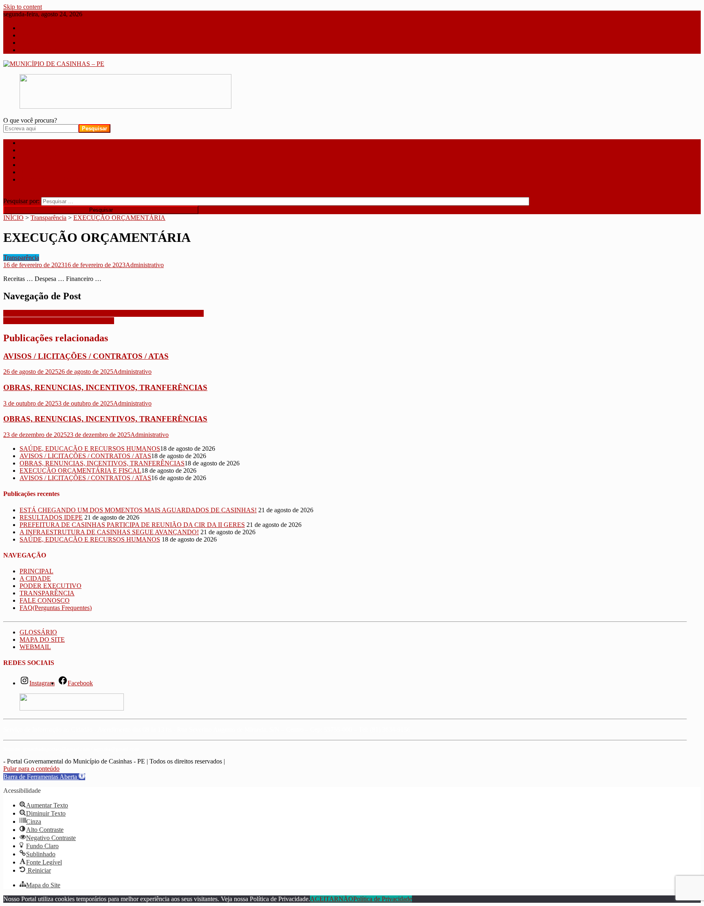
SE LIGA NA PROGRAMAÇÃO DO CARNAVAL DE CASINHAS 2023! (103, 313)
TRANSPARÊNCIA (47, 164)
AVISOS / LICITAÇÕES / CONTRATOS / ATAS (86, 356)
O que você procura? (30, 120)
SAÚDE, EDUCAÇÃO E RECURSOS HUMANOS (90, 448)
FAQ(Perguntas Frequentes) (56, 179)
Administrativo (144, 264)
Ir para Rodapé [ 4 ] (45, 49)
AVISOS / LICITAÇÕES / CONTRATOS (58, 320)
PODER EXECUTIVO (50, 157)
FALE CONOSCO (45, 172)
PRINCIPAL (36, 142)
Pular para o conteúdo (31, 768)
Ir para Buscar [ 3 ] (44, 42)
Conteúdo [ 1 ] (38, 27)
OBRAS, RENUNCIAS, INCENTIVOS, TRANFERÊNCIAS (105, 387)
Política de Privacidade (382, 898)
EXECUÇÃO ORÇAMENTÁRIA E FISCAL (80, 470)
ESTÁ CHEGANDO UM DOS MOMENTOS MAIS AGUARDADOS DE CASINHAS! (138, 510)
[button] (44, 776)
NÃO (346, 898)
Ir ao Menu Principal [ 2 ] (52, 35)
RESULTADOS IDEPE (51, 517)
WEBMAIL (35, 646)
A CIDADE (35, 150)
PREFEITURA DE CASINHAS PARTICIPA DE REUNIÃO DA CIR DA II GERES (132, 524)
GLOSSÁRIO (38, 632)
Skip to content (22, 6)
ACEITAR (324, 898)
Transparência (21, 257)
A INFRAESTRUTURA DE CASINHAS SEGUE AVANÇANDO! (109, 532)
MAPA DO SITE (42, 639)
